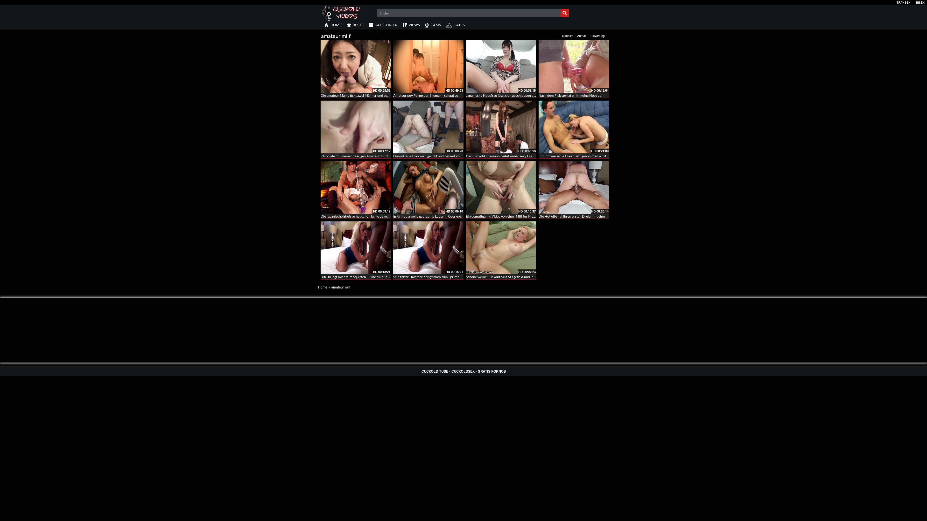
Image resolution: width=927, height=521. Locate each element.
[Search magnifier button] (565, 13)
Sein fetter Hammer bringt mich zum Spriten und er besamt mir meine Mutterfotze (454, 277)
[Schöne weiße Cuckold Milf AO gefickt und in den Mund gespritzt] (501, 247)
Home (322, 287)
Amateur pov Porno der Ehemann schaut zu (425, 95)
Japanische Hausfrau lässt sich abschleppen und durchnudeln (511, 95)
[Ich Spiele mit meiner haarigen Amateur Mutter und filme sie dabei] (356, 127)
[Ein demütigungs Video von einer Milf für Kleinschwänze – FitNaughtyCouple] (501, 187)
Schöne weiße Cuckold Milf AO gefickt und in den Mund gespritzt (514, 277)
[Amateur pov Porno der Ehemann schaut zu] (428, 66)
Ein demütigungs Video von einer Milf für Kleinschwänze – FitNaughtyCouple (524, 216)
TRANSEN (904, 2)
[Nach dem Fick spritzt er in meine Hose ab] (574, 66)
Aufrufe (582, 36)
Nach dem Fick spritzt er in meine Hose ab (570, 95)
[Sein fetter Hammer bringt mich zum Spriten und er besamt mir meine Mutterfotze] (428, 247)
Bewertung (597, 36)
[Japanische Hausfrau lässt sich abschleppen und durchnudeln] (501, 66)
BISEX (920, 2)
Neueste (567, 36)
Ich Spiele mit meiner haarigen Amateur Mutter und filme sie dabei (370, 156)
